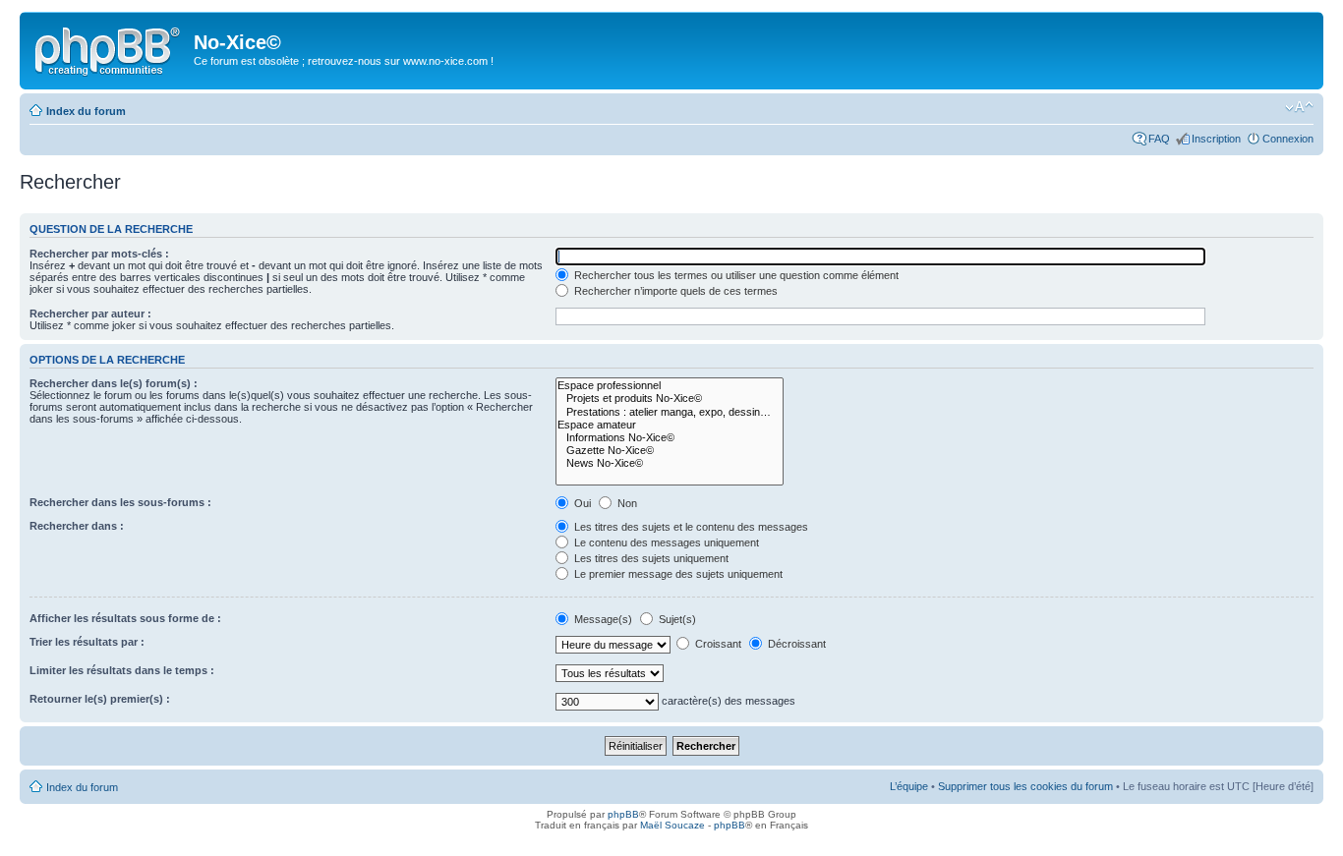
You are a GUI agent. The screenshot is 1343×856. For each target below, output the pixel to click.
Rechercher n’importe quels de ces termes (674, 291)
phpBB (623, 814)
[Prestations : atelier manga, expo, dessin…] (669, 412)
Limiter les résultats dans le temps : (121, 670)
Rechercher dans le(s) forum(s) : (113, 383)
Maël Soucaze (672, 825)
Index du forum (86, 111)
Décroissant (795, 644)
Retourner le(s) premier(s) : (99, 699)
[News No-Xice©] (669, 463)
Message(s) (603, 619)
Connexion (1288, 138)
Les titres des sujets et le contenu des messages (689, 527)
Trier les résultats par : (87, 642)
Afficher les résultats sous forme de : (125, 618)
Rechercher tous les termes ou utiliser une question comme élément (735, 275)
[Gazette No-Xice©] (669, 450)
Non (625, 503)
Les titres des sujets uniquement (650, 558)
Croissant (716, 644)
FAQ (1159, 138)
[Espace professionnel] (669, 385)
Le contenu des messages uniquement (665, 542)
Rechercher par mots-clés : (99, 253)
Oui (581, 503)
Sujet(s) (676, 619)
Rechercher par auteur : (90, 313)
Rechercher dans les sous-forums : (120, 502)
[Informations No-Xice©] (669, 437)
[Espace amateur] (669, 425)
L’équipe (909, 786)
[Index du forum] (109, 48)
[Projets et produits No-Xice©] (669, 398)
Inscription (1216, 138)
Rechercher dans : (76, 526)
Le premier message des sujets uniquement (677, 574)
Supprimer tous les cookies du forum (1025, 786)
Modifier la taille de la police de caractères (1299, 107)
